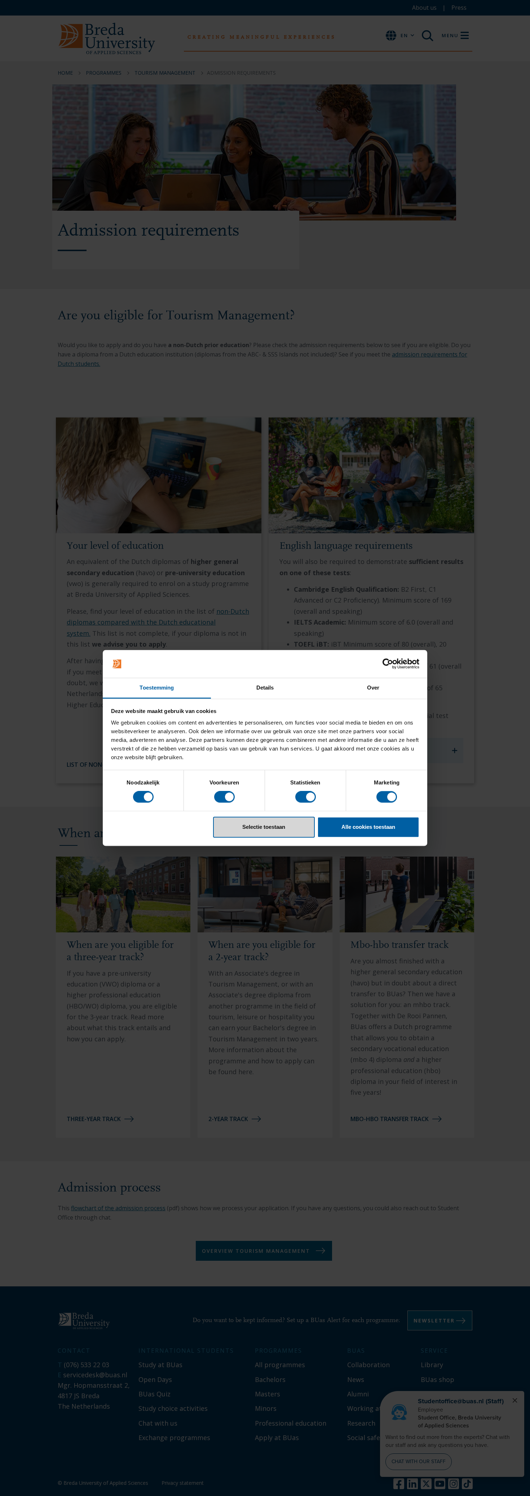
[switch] (224, 797)
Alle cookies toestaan (368, 827)
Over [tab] (373, 687)
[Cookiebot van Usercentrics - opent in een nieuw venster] (387, 664)
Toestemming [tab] (157, 687)
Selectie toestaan (263, 827)
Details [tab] (265, 687)
